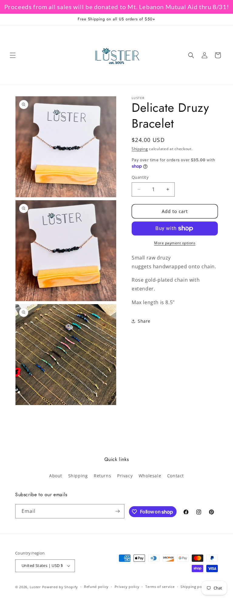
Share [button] (144, 321)
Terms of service (159, 586)
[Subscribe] (117, 511)
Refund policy (96, 586)
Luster (36, 587)
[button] (12, 55)
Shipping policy (194, 586)
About (55, 476)
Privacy (125, 476)
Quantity (140, 177)
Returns (102, 476)
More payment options (174, 243)
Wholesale (150, 476)
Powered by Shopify (60, 587)
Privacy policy (127, 586)
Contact (175, 476)
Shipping (140, 148)
